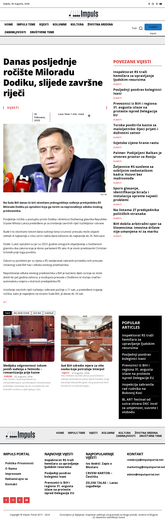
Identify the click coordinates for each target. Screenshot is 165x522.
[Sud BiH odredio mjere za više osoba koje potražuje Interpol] (86, 339)
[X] (157, 4)
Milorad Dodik (22, 313)
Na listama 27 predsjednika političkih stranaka (136, 212)
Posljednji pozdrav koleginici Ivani (137, 91)
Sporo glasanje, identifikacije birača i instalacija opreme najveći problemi (135, 194)
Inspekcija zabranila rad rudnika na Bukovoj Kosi (138, 388)
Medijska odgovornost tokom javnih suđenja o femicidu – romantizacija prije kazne (25, 369)
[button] (138, 28)
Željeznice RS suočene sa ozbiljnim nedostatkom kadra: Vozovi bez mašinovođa (133, 172)
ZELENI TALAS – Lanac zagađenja (102, 484)
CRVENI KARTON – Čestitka (99, 474)
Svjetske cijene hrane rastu (136, 143)
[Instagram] (153, 4)
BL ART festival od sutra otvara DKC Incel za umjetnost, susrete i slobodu (140, 405)
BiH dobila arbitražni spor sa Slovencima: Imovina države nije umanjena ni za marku (137, 228)
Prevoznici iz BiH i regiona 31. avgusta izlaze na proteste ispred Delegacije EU (135, 109)
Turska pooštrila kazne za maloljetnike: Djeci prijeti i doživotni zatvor (135, 129)
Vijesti (13, 107)
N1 (5, 302)
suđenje (49, 313)
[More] (89, 116)
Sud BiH (37, 313)
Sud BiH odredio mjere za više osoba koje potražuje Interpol (82, 367)
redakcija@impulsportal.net (145, 460)
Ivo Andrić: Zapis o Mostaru (99, 465)
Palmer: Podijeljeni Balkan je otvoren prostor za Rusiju (137, 155)
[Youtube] (161, 4)
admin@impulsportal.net (143, 474)
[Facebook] (149, 4)
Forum (8, 376)
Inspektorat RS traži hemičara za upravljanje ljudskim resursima (133, 76)
